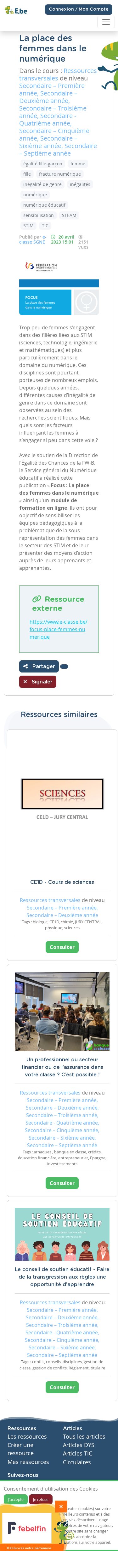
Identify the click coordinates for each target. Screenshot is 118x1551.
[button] (64, 666)
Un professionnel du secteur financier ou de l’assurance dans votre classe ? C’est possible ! (62, 1067)
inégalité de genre (42, 184)
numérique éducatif (44, 205)
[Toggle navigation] (106, 22)
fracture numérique (60, 174)
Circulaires (77, 1462)
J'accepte (16, 1499)
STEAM (69, 215)
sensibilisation (38, 215)
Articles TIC (77, 1453)
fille (27, 174)
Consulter (62, 947)
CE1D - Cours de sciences (62, 882)
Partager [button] (43, 666)
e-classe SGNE (33, 239)
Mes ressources (28, 1462)
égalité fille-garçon (42, 164)
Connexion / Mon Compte (79, 9)
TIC (45, 226)
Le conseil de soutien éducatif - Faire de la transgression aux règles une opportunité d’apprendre (62, 1277)
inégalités (80, 184)
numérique (35, 195)
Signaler (41, 681)
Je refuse (40, 1499)
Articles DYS (78, 1445)
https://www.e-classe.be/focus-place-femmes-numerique (58, 629)
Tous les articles (84, 1436)
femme (77, 164)
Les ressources (27, 1436)
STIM (28, 226)
